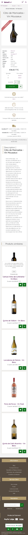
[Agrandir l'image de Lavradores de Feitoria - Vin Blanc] (14, 346)
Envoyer (22, 505)
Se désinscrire (19, 508)
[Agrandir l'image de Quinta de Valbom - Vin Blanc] (14, 304)
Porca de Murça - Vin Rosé (14, 404)
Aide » (14, 99)
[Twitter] (8, 529)
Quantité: (10, 82)
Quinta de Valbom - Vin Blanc (14, 321)
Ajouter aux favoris (20, 86)
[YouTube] (17, 529)
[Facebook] (12, 529)
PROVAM (13, 51)
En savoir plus (14, 274)
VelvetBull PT (14, 54)
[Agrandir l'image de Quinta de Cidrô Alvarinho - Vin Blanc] (14, 429)
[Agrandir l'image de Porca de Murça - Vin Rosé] (14, 387)
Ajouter (12, 86)
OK (14, 271)
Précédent (4, 5)
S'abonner (9, 508)
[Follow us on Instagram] (21, 529)
